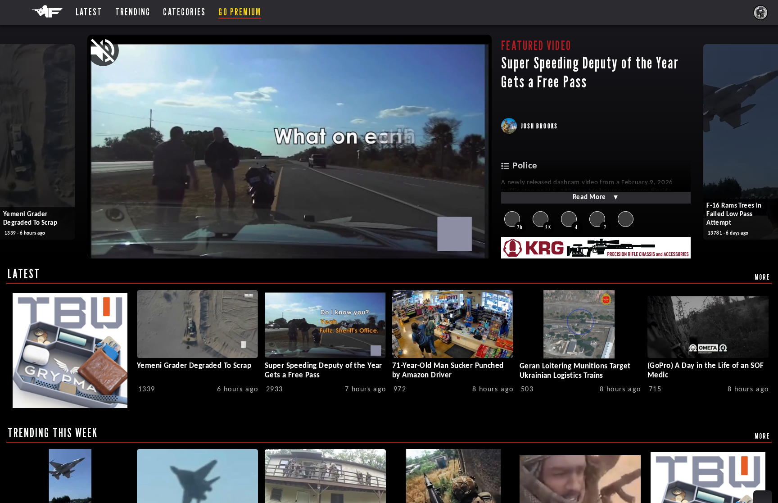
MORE (762, 276)
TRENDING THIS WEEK (53, 432)
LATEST (24, 273)
